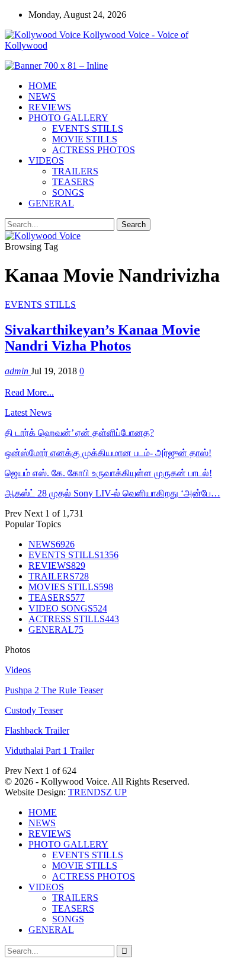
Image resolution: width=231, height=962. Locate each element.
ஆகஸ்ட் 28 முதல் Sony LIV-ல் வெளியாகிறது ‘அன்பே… (112, 493)
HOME (42, 86)
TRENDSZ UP (97, 792)
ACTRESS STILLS (73, 619)
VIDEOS (46, 160)
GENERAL (51, 203)
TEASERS (73, 182)
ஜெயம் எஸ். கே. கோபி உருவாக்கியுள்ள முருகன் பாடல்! (108, 473)
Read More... (29, 392)
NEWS (42, 96)
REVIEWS (49, 107)
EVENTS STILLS (87, 128)
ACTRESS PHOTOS (93, 150)
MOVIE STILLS (84, 139)
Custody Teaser (34, 710)
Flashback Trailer (37, 730)
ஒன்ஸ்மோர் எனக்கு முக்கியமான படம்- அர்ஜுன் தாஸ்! (108, 453)
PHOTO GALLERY (68, 118)
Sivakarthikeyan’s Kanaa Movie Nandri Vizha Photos (102, 337)
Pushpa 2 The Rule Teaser (54, 690)
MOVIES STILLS (70, 587)
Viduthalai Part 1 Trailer (49, 751)
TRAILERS (75, 171)
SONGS (68, 192)
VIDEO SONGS (67, 608)
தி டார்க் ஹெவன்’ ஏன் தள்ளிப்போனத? (79, 433)
